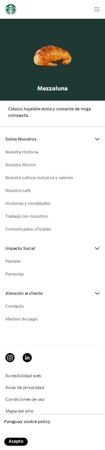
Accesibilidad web (23, 376)
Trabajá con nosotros (26, 216)
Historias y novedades (27, 204)
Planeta (12, 261)
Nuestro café (18, 191)
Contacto (14, 306)
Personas (14, 274)
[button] (52, 139)
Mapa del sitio (19, 411)
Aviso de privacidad (24, 388)
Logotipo (10, 9)
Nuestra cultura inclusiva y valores (39, 178)
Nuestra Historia (21, 152)
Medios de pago (21, 319)
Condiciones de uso (24, 400)
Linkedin (27, 357)
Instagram (10, 357)
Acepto (16, 442)
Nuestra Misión (20, 165)
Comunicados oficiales (28, 229)
